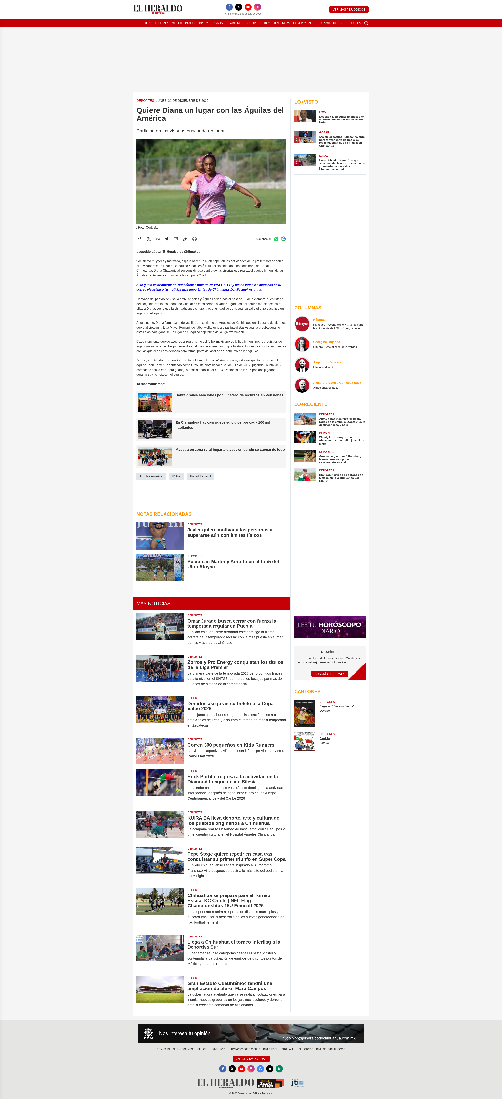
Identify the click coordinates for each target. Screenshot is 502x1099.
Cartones (235, 23)
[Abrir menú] (136, 23)
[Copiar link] (185, 239)
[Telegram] (166, 239)
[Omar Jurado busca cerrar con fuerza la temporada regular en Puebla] (160, 631)
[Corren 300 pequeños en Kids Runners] (160, 751)
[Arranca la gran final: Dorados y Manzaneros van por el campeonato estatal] (305, 457)
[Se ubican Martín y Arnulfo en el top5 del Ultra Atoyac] (160, 567)
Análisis (219, 23)
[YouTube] (248, 7)
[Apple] (269, 1068)
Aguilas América (151, 476)
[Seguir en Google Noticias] (283, 239)
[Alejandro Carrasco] (302, 364)
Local (148, 23)
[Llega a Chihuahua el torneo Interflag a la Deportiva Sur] (160, 953)
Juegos (355, 23)
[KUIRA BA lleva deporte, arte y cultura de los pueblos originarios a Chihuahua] (160, 826)
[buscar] (366, 23)
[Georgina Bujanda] (302, 344)
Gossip (251, 23)
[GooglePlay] (279, 1068)
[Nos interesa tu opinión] (251, 1033)
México (177, 23)
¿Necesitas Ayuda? (251, 1059)
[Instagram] (257, 7)
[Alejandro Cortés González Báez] (302, 385)
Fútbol (176, 476)
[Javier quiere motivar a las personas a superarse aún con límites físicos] (160, 536)
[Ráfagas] (302, 324)
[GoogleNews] (260, 1068)
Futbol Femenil (200, 476)
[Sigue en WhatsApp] (276, 239)
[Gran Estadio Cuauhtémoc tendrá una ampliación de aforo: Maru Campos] (160, 994)
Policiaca (162, 23)
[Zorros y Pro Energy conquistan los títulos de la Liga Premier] (160, 673)
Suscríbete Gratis (330, 673)
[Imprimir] (194, 239)
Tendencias (282, 23)
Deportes (340, 23)
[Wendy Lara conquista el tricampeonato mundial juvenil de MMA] (305, 438)
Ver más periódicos (349, 9)
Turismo (324, 23)
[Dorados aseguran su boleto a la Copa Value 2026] (160, 714)
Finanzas (204, 23)
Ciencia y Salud (304, 23)
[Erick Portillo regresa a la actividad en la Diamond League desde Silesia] (160, 787)
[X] (238, 7)
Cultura (264, 23)
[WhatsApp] (158, 239)
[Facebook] (229, 7)
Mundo (190, 23)
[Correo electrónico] (176, 239)
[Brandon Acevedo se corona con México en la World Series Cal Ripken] (305, 475)
